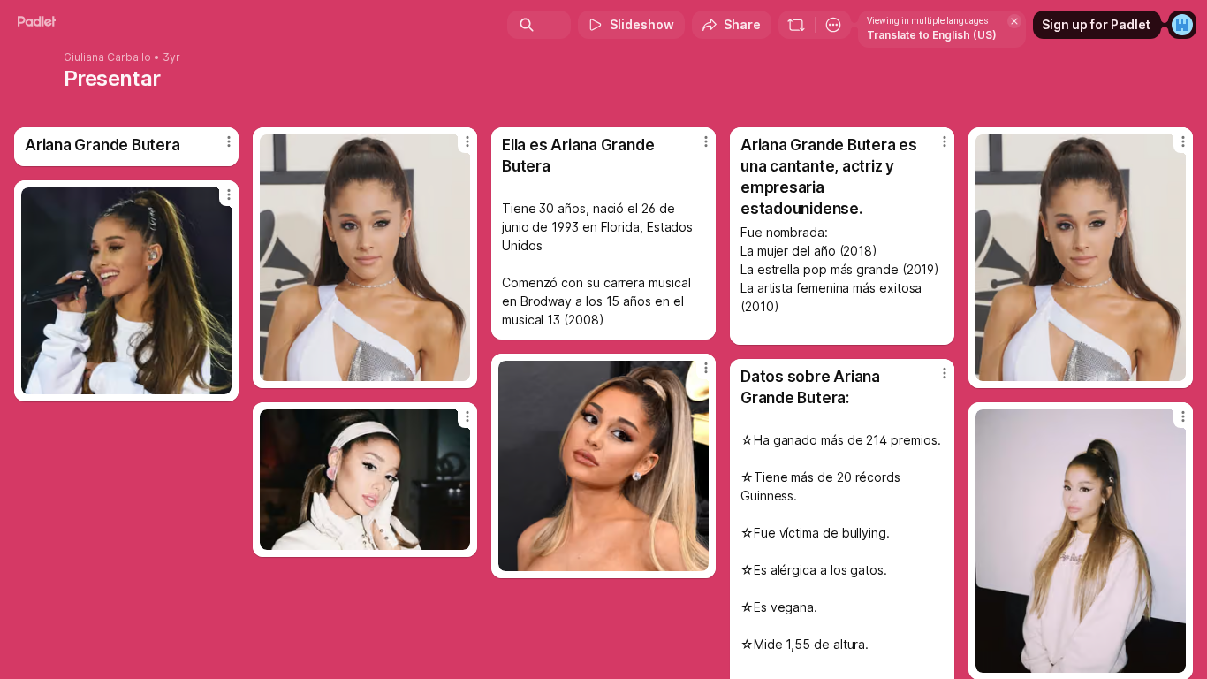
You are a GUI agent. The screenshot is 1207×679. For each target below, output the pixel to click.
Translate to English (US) (932, 35)
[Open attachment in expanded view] (365, 257)
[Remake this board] (796, 25)
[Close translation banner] (1014, 21)
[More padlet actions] (833, 25)
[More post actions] (229, 141)
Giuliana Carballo (107, 57)
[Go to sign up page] (1182, 25)
